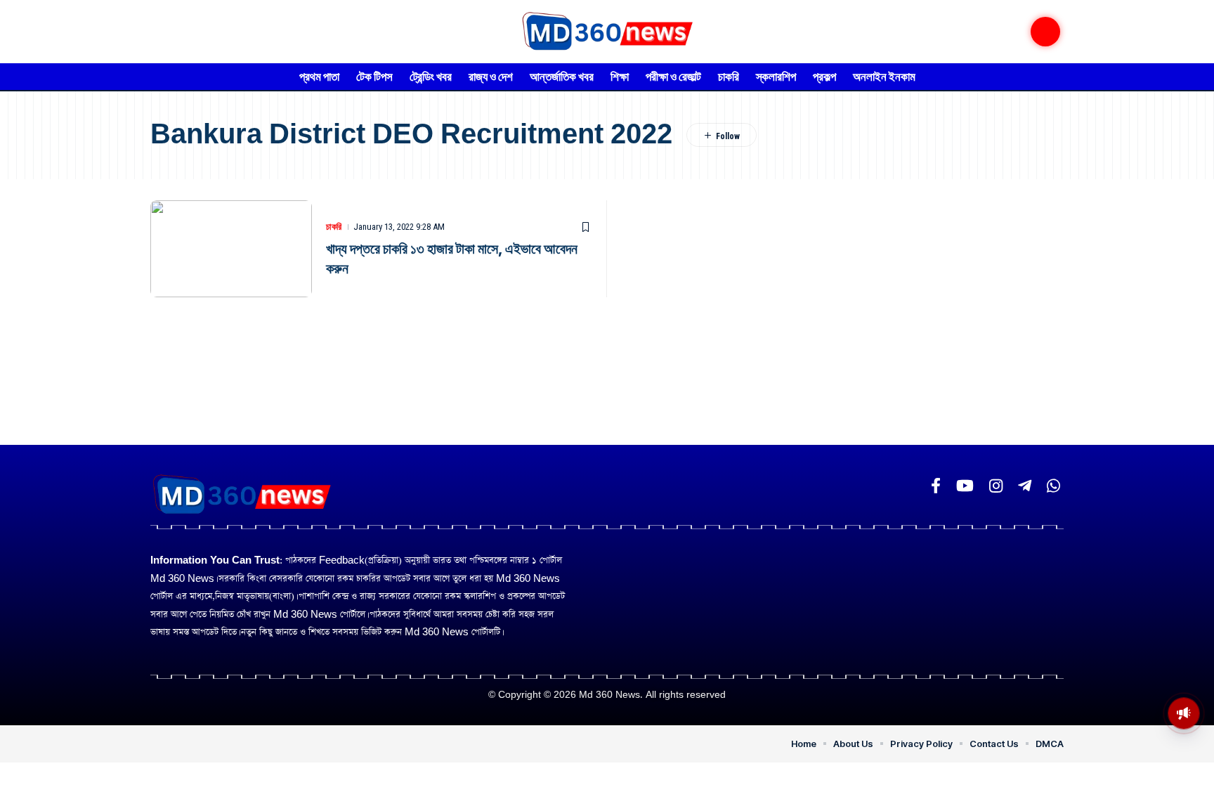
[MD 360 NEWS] (606, 32)
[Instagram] (996, 486)
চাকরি (333, 226)
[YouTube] (965, 486)
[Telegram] (1024, 486)
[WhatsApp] (1053, 486)
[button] (1045, 31)
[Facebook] (935, 486)
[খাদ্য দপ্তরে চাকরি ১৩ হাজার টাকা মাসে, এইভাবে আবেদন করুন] (231, 248)
